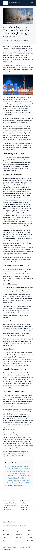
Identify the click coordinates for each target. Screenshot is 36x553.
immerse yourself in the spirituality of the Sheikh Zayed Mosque (15, 110)
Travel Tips (6, 247)
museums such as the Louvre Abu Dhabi (15, 443)
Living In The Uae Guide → (15, 485)
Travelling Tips (24, 40)
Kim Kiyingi (16, 40)
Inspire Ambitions (14, 3)
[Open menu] (32, 3)
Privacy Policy (7, 549)
